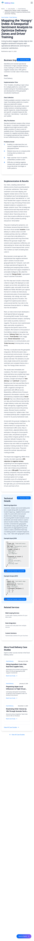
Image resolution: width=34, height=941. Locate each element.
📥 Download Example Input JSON (14, 571)
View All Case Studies (10, 727)
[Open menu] (31, 3)
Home (3, 9)
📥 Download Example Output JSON (15, 599)
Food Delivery (22, 9)
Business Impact (24, 498)
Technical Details (24, 59)
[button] (6, 542)
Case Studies (11, 9)
